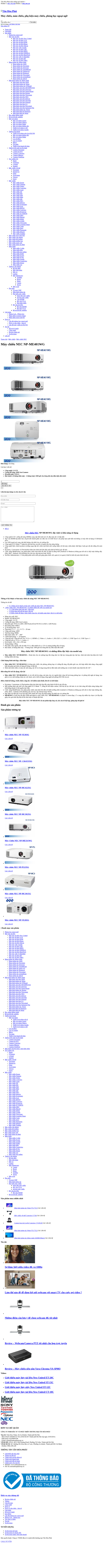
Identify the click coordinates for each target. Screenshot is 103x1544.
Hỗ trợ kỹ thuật (14, 328)
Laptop (15, 274)
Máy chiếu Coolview (19, 210)
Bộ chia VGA (21, 308)
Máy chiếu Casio (18, 226)
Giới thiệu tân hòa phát (12, 1454)
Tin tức (7, 327)
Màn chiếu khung (18, 263)
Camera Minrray (18, 155)
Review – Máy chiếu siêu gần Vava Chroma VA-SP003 (32, 1368)
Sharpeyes (16, 172)
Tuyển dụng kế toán (11, 1531)
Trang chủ (8, 29)
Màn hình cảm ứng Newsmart (22, 106)
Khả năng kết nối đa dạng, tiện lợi (21, 611)
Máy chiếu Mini (18, 197)
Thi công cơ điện (10, 1519)
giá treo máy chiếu (23, 297)
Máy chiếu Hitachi (19, 232)
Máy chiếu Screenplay (20, 204)
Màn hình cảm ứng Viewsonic (22, 95)
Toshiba (19, 277)
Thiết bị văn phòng (15, 266)
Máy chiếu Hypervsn (19, 212)
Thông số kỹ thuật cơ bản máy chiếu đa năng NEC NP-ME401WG (31, 606)
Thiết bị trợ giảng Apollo (21, 130)
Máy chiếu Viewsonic (20, 223)
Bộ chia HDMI (22, 307)
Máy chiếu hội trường (16, 239)
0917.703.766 (11, 3)
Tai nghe (15, 144)
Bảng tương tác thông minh (17, 62)
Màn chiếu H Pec (18, 257)
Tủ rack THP (17, 290)
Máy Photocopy (18, 276)
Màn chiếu (12, 246)
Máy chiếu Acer (18, 206)
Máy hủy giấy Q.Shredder (21, 57)
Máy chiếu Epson (18, 183)
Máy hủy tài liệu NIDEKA (21, 53)
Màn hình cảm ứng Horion (21, 93)
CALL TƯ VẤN (6, 1541)
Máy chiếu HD (17, 193)
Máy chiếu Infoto (18, 219)
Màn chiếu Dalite (18, 254)
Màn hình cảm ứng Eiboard (21, 102)
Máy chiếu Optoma (19, 184)
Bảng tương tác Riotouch (21, 73)
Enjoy (15, 179)
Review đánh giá (14, 332)
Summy (15, 166)
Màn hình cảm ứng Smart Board (23, 91)
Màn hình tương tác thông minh (19, 80)
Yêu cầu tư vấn (6, 485)
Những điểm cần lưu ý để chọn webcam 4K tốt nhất (31, 1318)
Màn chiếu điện (18, 250)
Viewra (15, 177)
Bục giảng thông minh (16, 115)
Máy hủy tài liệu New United (22, 38)
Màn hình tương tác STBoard (22, 86)
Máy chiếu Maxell (18, 217)
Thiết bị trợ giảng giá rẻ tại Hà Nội (24, 133)
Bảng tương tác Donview (21, 68)
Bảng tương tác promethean (21, 77)
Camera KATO (18, 151)
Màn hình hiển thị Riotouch (21, 111)
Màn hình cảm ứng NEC (21, 97)
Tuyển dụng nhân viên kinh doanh (16, 1534)
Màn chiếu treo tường (20, 252)
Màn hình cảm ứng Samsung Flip (23, 108)
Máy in (15, 272)
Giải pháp (8, 312)
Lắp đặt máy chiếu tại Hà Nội (18, 325)
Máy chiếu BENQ (19, 208)
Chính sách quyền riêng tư (13, 1457)
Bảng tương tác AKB (19, 64)
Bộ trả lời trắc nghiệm (16, 117)
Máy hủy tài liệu (14, 37)
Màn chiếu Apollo (18, 259)
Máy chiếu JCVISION (20, 214)
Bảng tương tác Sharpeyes (21, 71)
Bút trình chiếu (21, 303)
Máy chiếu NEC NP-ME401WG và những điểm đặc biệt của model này (28, 607)
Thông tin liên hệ (10, 1455)
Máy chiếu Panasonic (19, 230)
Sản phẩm (8, 33)
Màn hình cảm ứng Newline (22, 100)
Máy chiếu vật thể (14, 168)
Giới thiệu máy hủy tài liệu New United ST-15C (29, 1382)
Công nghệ (12, 330)
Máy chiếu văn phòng (16, 237)
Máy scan (16, 286)
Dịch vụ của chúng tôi (10, 1495)
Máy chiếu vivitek (18, 221)
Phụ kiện (11, 288)
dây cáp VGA (21, 301)
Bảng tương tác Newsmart (21, 75)
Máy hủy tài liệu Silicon (20, 46)
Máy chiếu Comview (19, 188)
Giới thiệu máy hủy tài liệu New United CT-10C (29, 1392)
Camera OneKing (18, 157)
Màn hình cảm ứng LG (20, 104)
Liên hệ (7, 336)
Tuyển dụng (12, 334)
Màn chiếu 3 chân (18, 248)
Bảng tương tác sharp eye (17, 968)
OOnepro (16, 162)
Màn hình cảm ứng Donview (22, 89)
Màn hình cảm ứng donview (18, 987)
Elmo (14, 173)
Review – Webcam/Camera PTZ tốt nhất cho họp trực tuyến (36, 1343)
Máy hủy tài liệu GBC (20, 49)
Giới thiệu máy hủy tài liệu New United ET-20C (29, 1377)
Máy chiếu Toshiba (19, 234)
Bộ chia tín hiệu (18, 305)
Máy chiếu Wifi (18, 195)
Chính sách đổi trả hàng (12, 1461)
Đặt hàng (4, 483)
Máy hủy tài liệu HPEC (20, 51)
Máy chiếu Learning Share (21, 224)
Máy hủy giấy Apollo (19, 48)
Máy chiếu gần (17, 199)
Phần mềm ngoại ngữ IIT (17, 317)
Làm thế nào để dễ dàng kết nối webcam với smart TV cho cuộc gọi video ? (43, 1292)
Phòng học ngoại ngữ (16, 35)
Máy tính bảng (17, 270)
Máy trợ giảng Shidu (19, 124)
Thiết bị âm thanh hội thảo (21, 146)
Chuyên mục (9, 1503)
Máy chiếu (12, 181)
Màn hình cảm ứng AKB (21, 82)
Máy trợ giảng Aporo (19, 120)
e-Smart (15, 164)
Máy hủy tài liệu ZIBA (20, 60)
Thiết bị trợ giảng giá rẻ (20, 1019)
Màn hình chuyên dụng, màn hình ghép (17, 1049)
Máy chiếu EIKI (18, 215)
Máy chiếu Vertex (18, 186)
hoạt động (8, 1514)
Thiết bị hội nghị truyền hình (18, 148)
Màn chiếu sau (17, 265)
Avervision (16, 175)
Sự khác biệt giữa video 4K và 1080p (23, 1267)
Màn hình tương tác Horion (17, 990)
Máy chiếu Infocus (19, 203)
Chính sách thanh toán (12, 1459)
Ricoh (19, 279)
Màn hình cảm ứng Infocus (21, 99)
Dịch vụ (7, 319)
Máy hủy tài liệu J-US (20, 40)
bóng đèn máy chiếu (23, 296)
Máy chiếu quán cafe (15, 243)
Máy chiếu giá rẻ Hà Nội (17, 235)
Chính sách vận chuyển (12, 1463)
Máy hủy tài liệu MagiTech (21, 55)
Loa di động (17, 139)
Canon (19, 283)
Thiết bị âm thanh (14, 131)
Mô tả (7, 529)
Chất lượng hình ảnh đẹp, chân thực (21, 609)
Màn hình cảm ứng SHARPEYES (24, 88)
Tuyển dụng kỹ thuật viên (13, 1533)
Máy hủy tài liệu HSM (20, 42)
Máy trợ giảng (13, 119)
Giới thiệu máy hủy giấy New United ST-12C (28, 1387)
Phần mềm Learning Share (17, 316)
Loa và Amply (17, 141)
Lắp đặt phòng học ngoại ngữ (18, 321)
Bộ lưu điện (16, 268)
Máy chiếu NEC (18, 201)
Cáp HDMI (20, 299)
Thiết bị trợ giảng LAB (20, 128)
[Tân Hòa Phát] (9, 11)
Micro (15, 142)
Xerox (19, 285)
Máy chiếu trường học (16, 241)
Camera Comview (18, 153)
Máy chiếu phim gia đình (17, 245)
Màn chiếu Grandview (20, 261)
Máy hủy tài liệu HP (19, 58)
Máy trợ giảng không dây (21, 126)
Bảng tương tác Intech (20, 79)
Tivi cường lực (13, 159)
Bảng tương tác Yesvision (21, 66)
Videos (7, 1501)
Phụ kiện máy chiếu (19, 294)
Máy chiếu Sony (18, 228)
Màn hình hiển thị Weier (20, 113)
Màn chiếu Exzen (18, 255)
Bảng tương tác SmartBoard (22, 69)
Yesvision (16, 170)
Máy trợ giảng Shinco (20, 122)
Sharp (15, 161)
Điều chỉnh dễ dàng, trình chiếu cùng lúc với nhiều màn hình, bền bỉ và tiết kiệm (35, 613)
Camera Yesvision (18, 150)
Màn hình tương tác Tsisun (21, 110)
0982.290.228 (26, 3)
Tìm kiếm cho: (5, 22)
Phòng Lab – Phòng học (16, 314)
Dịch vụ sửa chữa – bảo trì (17, 323)
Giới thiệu (8, 31)
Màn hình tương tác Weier (21, 84)
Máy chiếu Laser (18, 190)
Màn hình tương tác (19, 292)
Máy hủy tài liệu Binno (20, 44)
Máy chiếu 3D (17, 192)
